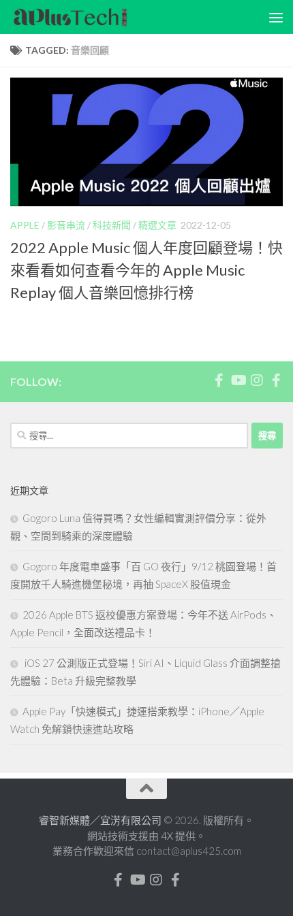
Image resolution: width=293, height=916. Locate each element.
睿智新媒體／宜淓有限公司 (101, 820)
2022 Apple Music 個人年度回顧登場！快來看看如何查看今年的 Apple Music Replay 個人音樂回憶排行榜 (146, 269)
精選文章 (157, 225)
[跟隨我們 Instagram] (257, 380)
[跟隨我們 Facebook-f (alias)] (219, 380)
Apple (25, 225)
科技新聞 (112, 225)
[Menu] (276, 17)
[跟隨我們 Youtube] (238, 380)
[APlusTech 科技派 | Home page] (90, 17)
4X (168, 836)
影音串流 (66, 225)
